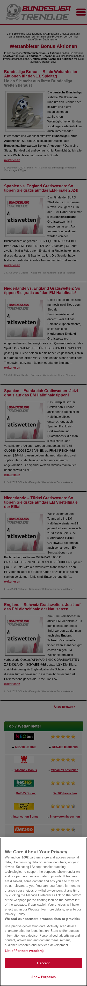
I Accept (43, 963)
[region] (43, 911)
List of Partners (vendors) (24, 951)
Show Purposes (43, 977)
